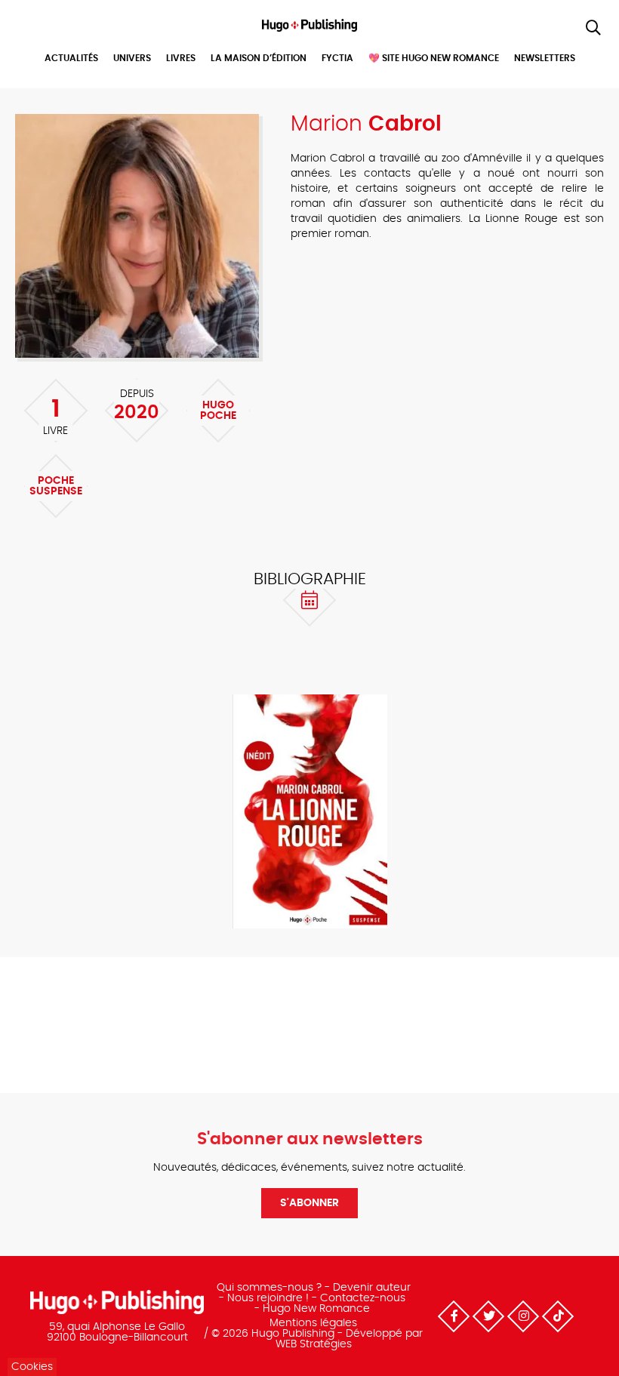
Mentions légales (313, 1323)
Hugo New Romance (316, 1309)
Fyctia (337, 58)
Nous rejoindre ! (268, 1298)
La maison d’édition (258, 58)
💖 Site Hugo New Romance (433, 58)
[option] (309, 812)
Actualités (71, 58)
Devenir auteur (372, 1287)
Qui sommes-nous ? (269, 1287)
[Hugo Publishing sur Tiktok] (558, 1316)
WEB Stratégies (314, 1344)
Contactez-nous (362, 1298)
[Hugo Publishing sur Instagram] (523, 1316)
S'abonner (309, 1203)
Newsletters (544, 58)
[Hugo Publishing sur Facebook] (454, 1316)
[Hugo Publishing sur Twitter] (488, 1316)
